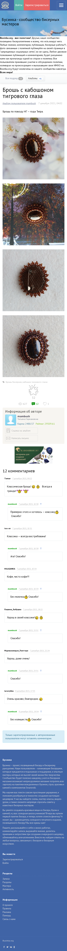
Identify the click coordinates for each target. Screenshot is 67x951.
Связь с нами (9, 919)
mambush (24, 416)
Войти (18, 5)
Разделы (7, 882)
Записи (6, 878)
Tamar (7, 478)
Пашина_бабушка (12, 609)
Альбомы (35, 78)
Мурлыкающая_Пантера (16, 650)
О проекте (8, 905)
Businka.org (8, 940)
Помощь (7, 915)
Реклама (7, 912)
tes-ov (7, 528)
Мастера (7, 885)
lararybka (9, 691)
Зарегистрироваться (36, 5)
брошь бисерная (14, 382)
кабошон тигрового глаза (35, 382)
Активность (8, 889)
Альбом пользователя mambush (19, 103)
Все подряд (13, 78)
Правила (7, 908)
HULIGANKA (9, 568)
